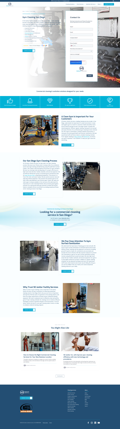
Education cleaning (71, 409)
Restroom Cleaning (29, 33)
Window (26, 36)
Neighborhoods (66, 0)
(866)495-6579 (65, 218)
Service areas (87, 396)
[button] (70, 4)
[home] (35, 4)
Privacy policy (45, 422)
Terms (50, 422)
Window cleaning (71, 398)
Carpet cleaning (71, 401)
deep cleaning (78, 136)
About (86, 393)
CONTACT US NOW (109, 4)
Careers (86, 404)
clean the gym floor (30, 175)
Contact (86, 402)
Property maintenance (72, 396)
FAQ (85, 401)
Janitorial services (71, 393)
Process (86, 394)
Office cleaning (71, 407)
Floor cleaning (70, 399)
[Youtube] (99, 423)
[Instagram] (91, 423)
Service (27, 11)
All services (87, 398)
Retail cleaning (71, 411)
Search (86, 406)
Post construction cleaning (73, 404)
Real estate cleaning (72, 402)
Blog (86, 399)
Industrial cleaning (71, 406)
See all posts (60, 376)
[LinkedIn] (95, 423)
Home (23, 11)
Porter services (71, 394)
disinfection (87, 136)
